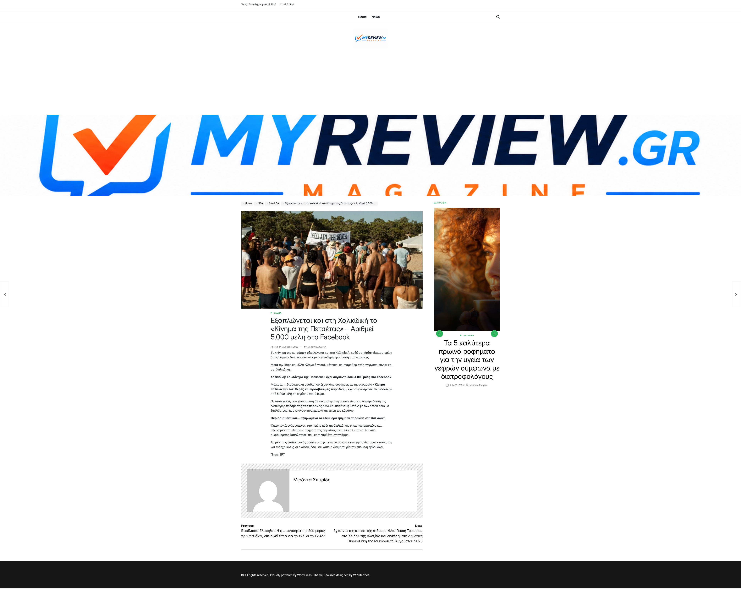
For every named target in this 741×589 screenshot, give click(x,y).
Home (362, 17)
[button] (494, 333)
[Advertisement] (370, 86)
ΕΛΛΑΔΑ (277, 313)
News (375, 17)
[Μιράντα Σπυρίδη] (268, 490)
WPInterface (361, 575)
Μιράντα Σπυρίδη (317, 346)
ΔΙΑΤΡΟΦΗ (469, 335)
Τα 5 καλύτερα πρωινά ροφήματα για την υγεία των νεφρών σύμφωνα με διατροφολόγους (467, 360)
